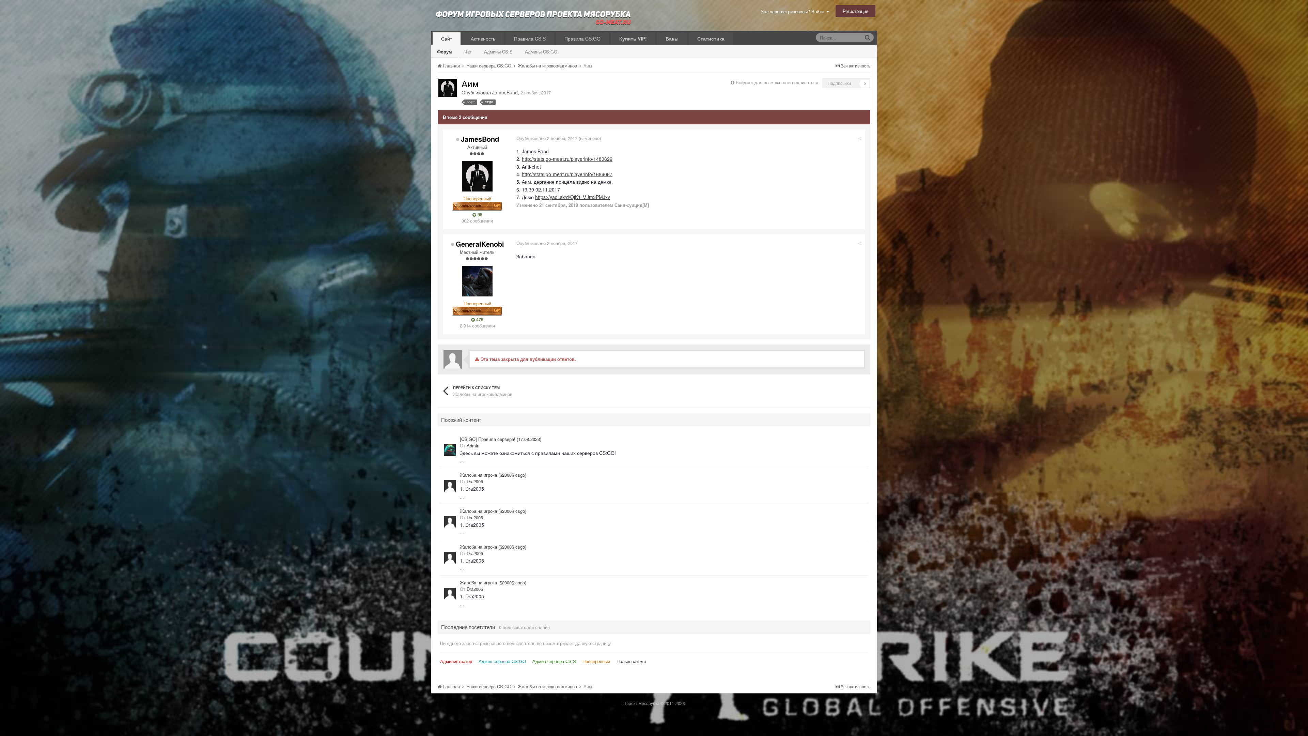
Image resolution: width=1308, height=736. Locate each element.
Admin (473, 445)
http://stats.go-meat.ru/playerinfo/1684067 (567, 174)
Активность (483, 38)
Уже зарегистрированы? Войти (793, 11)
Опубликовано (546, 138)
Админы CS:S (498, 51)
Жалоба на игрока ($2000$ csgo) (493, 475)
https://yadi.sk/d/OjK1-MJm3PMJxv (572, 197)
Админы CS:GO (541, 51)
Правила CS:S (530, 38)
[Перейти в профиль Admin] (450, 450)
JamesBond (505, 92)
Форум (444, 51)
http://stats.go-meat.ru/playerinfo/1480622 (567, 158)
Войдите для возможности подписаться (777, 82)
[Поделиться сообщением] (859, 138)
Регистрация (855, 11)
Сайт (446, 38)
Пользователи (631, 661)
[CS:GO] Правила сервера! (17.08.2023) (500, 439)
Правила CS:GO (582, 38)
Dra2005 (475, 481)
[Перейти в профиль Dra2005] (450, 486)
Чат (468, 51)
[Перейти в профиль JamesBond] (447, 88)
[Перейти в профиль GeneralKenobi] (477, 281)
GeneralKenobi (480, 244)
